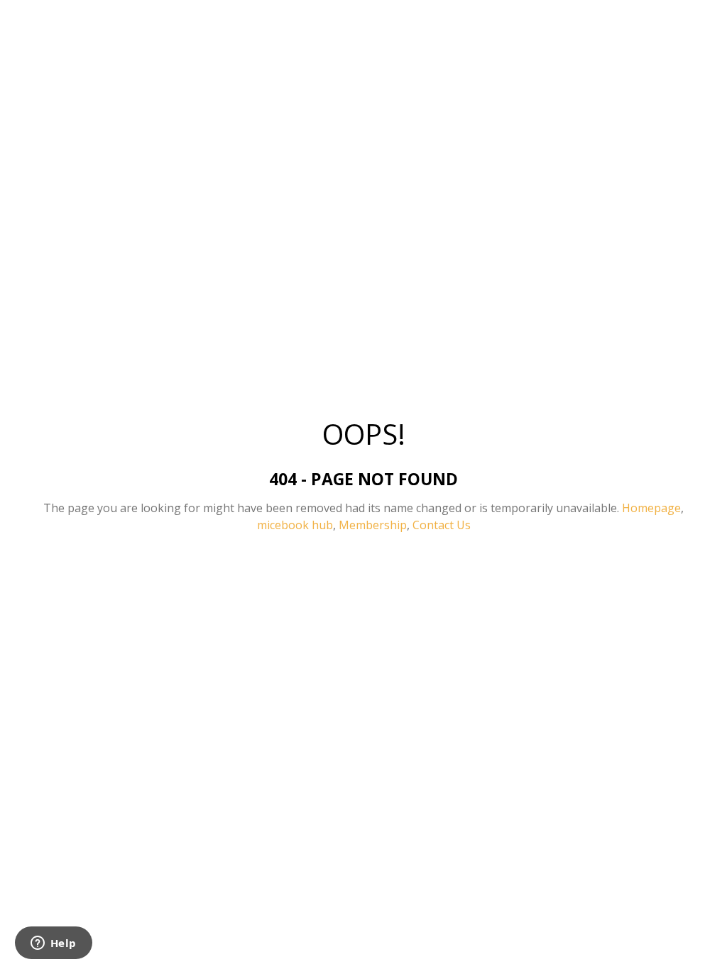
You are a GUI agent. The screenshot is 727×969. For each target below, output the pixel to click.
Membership (373, 525)
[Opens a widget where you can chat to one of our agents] (53, 944)
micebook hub (295, 525)
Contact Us (441, 525)
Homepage (651, 508)
